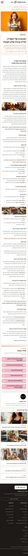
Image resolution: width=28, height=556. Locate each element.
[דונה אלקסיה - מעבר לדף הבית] (18, 2)
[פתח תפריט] (2, 2)
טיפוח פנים (24, 517)
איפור (26, 506)
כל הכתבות (25, 530)
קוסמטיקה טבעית (9, 520)
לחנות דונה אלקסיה (14, 499)
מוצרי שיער (11, 506)
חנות (26, 533)
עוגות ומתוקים (16, 7)
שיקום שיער (10, 523)
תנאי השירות (24, 542)
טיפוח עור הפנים (23, 509)
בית (26, 7)
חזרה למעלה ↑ (25, 553)
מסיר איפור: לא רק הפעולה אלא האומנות (13, 238)
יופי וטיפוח (16, 340)
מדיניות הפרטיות (23, 539)
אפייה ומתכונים (22, 7)
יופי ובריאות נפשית (9, 509)
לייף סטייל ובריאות (9, 512)
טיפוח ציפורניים (10, 514)
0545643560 (23, 131)
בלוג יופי (25, 514)
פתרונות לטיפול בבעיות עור (21, 523)
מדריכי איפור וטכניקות (22, 520)
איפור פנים (11, 517)
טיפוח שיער (24, 512)
